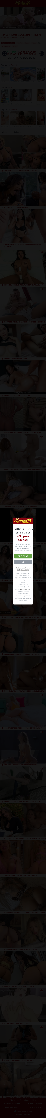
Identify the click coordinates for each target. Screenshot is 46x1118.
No (23, 562)
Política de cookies (25, 589)
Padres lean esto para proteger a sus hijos (23, 569)
